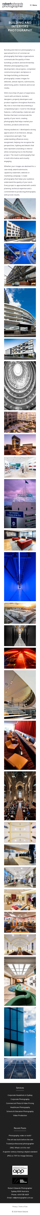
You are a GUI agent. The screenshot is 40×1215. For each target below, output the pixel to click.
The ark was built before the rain (20, 1139)
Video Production (20, 1115)
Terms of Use (23, 1206)
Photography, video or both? (20, 1135)
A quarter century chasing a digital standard (20, 1152)
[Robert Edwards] (13, 5)
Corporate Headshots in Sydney (20, 1095)
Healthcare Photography (20, 1107)
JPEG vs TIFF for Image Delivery (20, 1156)
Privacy (15, 1206)
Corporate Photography (20, 1099)
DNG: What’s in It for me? (20, 1148)
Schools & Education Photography (20, 1111)
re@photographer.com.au (23, 1198)
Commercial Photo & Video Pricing (20, 1103)
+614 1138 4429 (23, 1194)
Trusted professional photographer (20, 1143)
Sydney (14, 1191)
